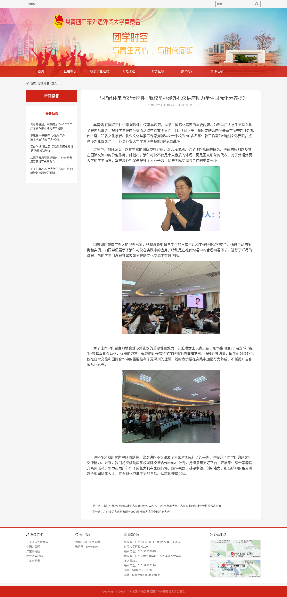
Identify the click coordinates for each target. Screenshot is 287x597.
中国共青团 (33, 546)
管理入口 (33, 3)
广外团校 (158, 71)
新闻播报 (43, 83)
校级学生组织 (99, 71)
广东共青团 (33, 551)
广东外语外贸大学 (37, 542)
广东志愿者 (33, 560)
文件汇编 (216, 71)
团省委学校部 (34, 556)
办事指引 (187, 71)
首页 (41, 71)
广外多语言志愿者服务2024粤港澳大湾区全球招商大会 (136, 511)
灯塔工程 (129, 71)
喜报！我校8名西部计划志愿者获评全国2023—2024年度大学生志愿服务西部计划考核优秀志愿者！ (163, 505)
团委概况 (70, 71)
